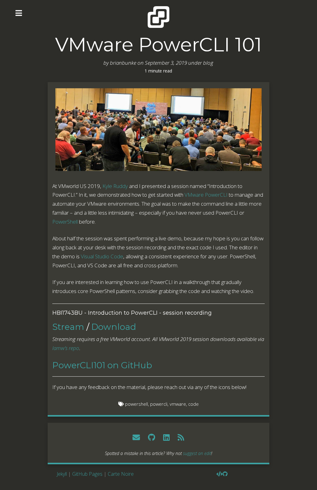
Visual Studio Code (102, 256)
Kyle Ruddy (115, 186)
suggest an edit (197, 453)
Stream (68, 327)
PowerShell (65, 221)
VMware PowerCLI (206, 194)
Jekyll (62, 473)
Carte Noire (121, 473)
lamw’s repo (65, 348)
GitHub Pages (87, 473)
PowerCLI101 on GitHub (102, 365)
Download (113, 327)
